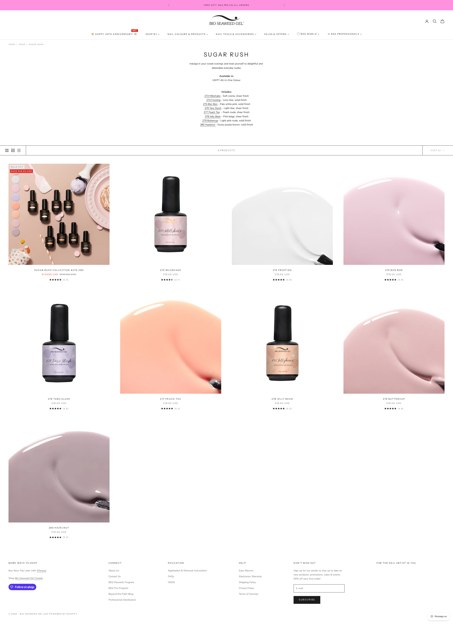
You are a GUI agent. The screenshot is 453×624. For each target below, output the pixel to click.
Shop (22, 44)
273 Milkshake (212, 96)
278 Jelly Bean (213, 116)
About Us (113, 570)
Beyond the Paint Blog (120, 594)
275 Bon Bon (210, 104)
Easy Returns (246, 570)
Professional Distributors (122, 599)
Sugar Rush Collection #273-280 (59, 270)
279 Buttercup (210, 120)
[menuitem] (114, 34)
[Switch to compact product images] (19, 150)
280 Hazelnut (208, 124)
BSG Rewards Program (121, 582)
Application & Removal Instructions (187, 570)
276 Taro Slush (213, 108)
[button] (70, 591)
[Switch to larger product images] (6, 150)
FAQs (171, 576)
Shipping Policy (247, 582)
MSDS (171, 582)
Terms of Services (248, 594)
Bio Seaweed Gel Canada (29, 578)
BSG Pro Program (118, 588)
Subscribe (307, 599)
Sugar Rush (36, 44)
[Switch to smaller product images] (13, 150)
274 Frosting (213, 100)
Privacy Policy (246, 588)
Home (11, 44)
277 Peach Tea (212, 112)
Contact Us (114, 576)
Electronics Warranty (250, 576)
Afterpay (41, 570)
